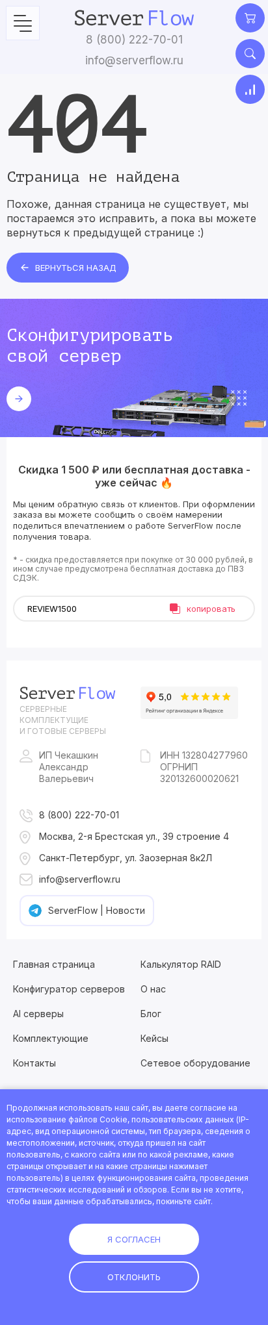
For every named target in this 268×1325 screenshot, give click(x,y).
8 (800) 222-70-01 (134, 39)
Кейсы (154, 1038)
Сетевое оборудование (195, 1062)
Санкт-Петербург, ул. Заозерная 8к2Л (125, 857)
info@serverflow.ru (134, 60)
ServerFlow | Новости (96, 910)
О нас (153, 988)
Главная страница (54, 964)
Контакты (34, 1062)
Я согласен (134, 1239)
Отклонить (134, 1277)
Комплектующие (50, 1038)
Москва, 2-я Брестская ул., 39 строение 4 (134, 836)
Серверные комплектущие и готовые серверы (63, 720)
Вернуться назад (75, 267)
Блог (151, 1013)
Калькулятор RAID (181, 964)
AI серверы (38, 1013)
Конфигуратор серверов (69, 988)
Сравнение (250, 89)
